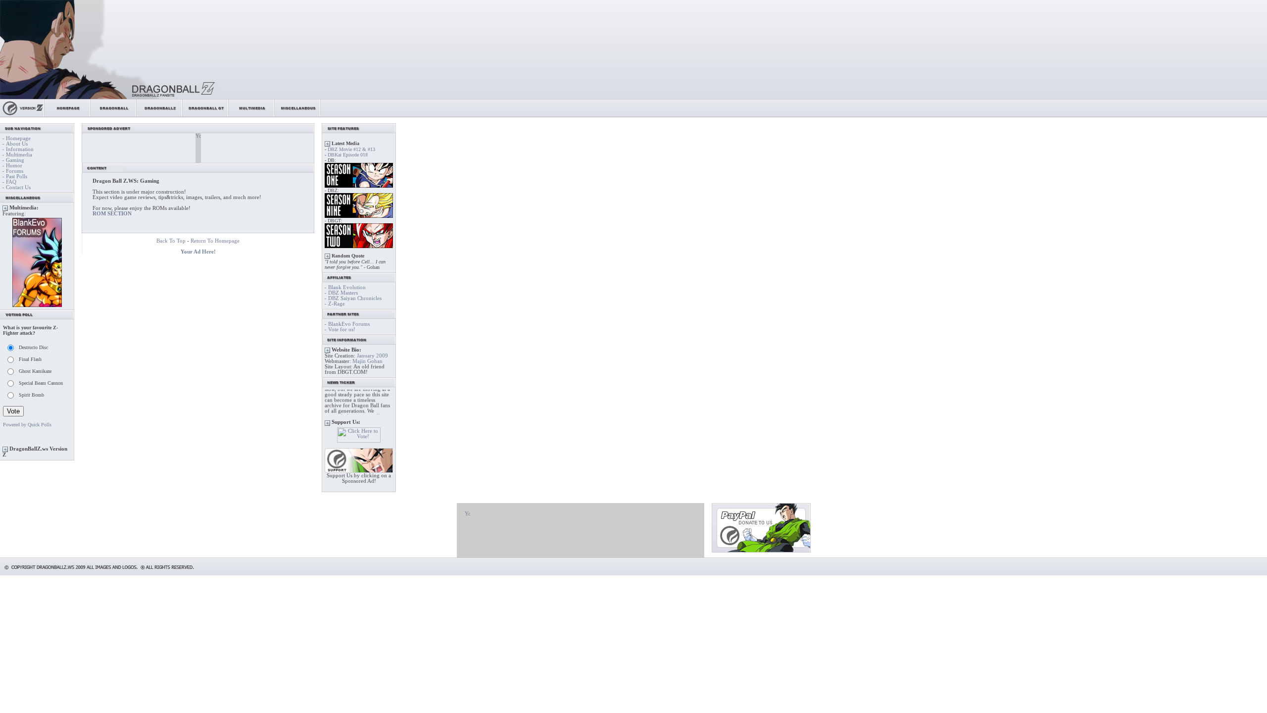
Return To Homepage (215, 241)
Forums (14, 171)
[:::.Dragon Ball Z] (160, 115)
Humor (14, 165)
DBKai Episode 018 (348, 154)
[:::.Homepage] (68, 115)
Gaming (15, 160)
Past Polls (16, 176)
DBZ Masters (343, 293)
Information (20, 149)
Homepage (18, 138)
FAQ (11, 182)
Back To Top (171, 241)
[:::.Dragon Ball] (114, 115)
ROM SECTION (112, 213)
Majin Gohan (367, 361)
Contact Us (18, 187)
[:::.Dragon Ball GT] (206, 115)
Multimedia (19, 154)
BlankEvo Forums (349, 324)
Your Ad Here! (198, 252)
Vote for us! (341, 329)
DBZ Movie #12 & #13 (351, 149)
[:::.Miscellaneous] (298, 115)
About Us (17, 144)
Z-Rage (336, 303)
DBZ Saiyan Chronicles (355, 298)
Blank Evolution (347, 287)
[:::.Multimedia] (252, 115)
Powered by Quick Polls (27, 424)
